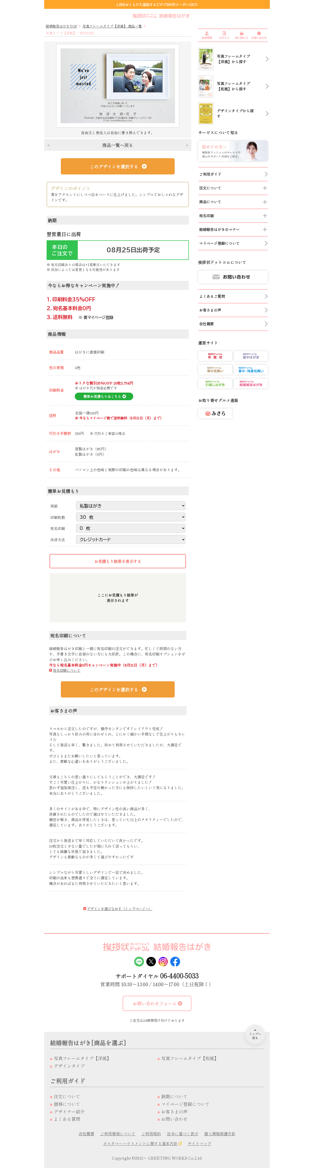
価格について (67, 1104)
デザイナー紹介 (69, 1111)
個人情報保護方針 (220, 1134)
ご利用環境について (117, 1134)
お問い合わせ (174, 1119)
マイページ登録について (185, 1104)
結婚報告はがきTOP (61, 26)
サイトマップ (199, 1143)
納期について (174, 1096)
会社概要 (86, 1134)
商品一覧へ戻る (117, 145)
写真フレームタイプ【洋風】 (82, 1058)
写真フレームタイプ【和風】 (190, 1058)
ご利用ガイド (210, 174)
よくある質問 (67, 1119)
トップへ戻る (255, 1036)
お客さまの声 (174, 1111)
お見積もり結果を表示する (117, 561)
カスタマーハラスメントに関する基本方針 (140, 1143)
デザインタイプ (69, 1066)
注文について (67, 1096)
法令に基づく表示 (182, 1134)
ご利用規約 (151, 1134)
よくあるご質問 (212, 296)
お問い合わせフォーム (155, 1003)
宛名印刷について (66, 670)
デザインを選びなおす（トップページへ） (119, 908)
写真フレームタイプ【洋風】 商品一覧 (112, 26)
